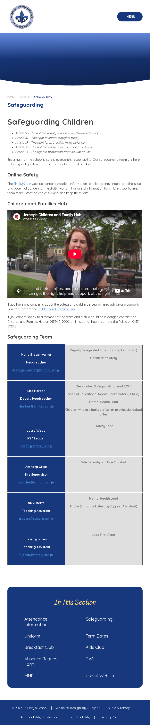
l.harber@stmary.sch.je (36, 406)
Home (10, 96)
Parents (24, 96)
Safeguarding (43, 96)
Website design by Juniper (78, 708)
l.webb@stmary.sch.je (36, 446)
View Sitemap (119, 708)
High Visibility (79, 717)
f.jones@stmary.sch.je (36, 555)
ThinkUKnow (22, 184)
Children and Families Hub (56, 309)
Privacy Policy (110, 717)
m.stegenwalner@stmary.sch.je (36, 370)
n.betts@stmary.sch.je (36, 518)
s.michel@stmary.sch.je (36, 482)
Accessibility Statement (40, 717)
